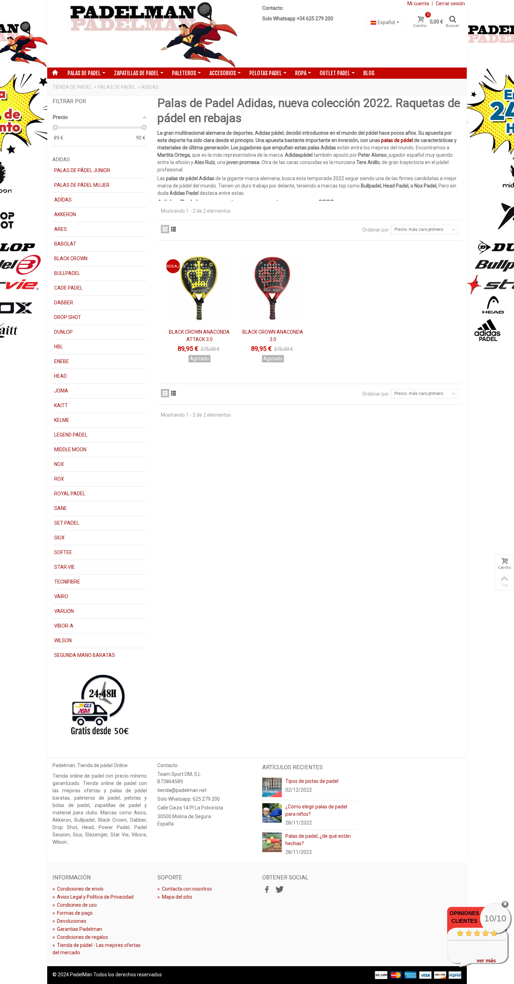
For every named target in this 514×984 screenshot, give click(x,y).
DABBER (63, 302)
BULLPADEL (67, 273)
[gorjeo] (278, 889)
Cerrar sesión (450, 3)
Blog (368, 73)
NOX (59, 464)
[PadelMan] (152, 34)
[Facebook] (266, 889)
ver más (486, 960)
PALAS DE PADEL (84, 73)
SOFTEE (63, 552)
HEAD (60, 376)
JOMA (61, 391)
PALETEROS (184, 73)
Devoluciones (69, 921)
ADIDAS (63, 200)
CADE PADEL (68, 288)
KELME (61, 420)
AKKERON (65, 214)
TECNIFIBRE (67, 582)
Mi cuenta (418, 3)
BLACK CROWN (70, 258)
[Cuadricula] (165, 229)
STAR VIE (64, 567)
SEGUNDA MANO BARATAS (84, 655)
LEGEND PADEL (70, 435)
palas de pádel (397, 140)
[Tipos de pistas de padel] (272, 787)
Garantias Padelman (77, 929)
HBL (58, 346)
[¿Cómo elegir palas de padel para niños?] (272, 812)
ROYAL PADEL (69, 493)
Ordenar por (375, 230)
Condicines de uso (74, 905)
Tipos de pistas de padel (311, 781)
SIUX (59, 537)
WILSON (63, 640)
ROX (59, 479)
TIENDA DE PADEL (72, 87)
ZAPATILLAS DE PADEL (136, 73)
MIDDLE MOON (70, 449)
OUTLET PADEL (335, 73)
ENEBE (61, 361)
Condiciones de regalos (80, 937)
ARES (60, 229)
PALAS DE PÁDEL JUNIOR (82, 170)
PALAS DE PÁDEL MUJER (81, 185)
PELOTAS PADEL (265, 73)
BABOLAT (65, 244)
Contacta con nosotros (184, 889)
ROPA (300, 73)
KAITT (61, 405)
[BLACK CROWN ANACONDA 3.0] (273, 288)
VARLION (64, 611)
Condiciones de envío (77, 889)
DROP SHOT (67, 317)
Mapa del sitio (174, 897)
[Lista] (173, 229)
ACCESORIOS (222, 73)
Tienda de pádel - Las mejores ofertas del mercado (96, 948)
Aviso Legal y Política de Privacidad (93, 897)
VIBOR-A (63, 626)
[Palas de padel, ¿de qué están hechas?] (272, 842)
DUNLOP (63, 332)
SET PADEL (66, 523)
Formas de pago (72, 913)
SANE (60, 508)
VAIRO (61, 596)
